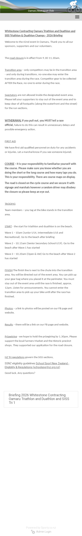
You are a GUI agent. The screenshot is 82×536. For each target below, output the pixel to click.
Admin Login (43, 531)
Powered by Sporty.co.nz (41, 527)
